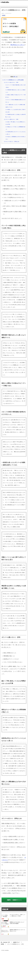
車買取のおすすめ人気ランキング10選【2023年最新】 (17, 923)
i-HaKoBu (5, 2)
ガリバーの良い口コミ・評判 (11, 82)
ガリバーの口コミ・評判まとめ (11, 141)
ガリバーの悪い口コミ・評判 (11, 119)
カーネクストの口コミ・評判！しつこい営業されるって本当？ (17, 915)
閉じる (15, 76)
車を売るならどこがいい (17, 44)
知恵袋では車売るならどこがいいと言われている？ (17, 930)
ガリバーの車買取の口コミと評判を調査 (13, 80)
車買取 (3, 15)
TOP (6, 942)
